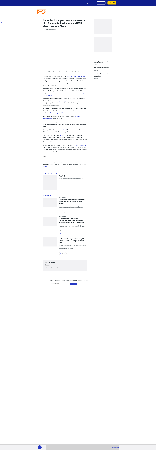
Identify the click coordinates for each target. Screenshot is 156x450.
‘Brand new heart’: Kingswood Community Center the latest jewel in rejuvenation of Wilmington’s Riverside (71, 220)
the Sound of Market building (70, 122)
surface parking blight (61, 130)
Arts (69, 3)
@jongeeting (49, 267)
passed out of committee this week (76, 76)
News (50, 3)
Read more (47, 264)
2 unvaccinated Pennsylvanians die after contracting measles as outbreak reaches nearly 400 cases (102, 75)
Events (74, 3)
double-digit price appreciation (62, 101)
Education (80, 3)
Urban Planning (41, 6)
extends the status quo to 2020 (55, 113)
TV (65, 3)
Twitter (51, 156)
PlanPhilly (62, 176)
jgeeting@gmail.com (58, 267)
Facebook (48, 156)
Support (87, 3)
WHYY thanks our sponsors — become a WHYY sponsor (102, 35)
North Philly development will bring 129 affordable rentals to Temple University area (72, 241)
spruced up (63, 135)
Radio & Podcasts (58, 3)
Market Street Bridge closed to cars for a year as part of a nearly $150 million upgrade (72, 201)
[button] (40, 447)
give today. (46, 166)
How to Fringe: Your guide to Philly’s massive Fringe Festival (101, 61)
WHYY (41, 3)
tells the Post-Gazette (80, 145)
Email (53, 156)
